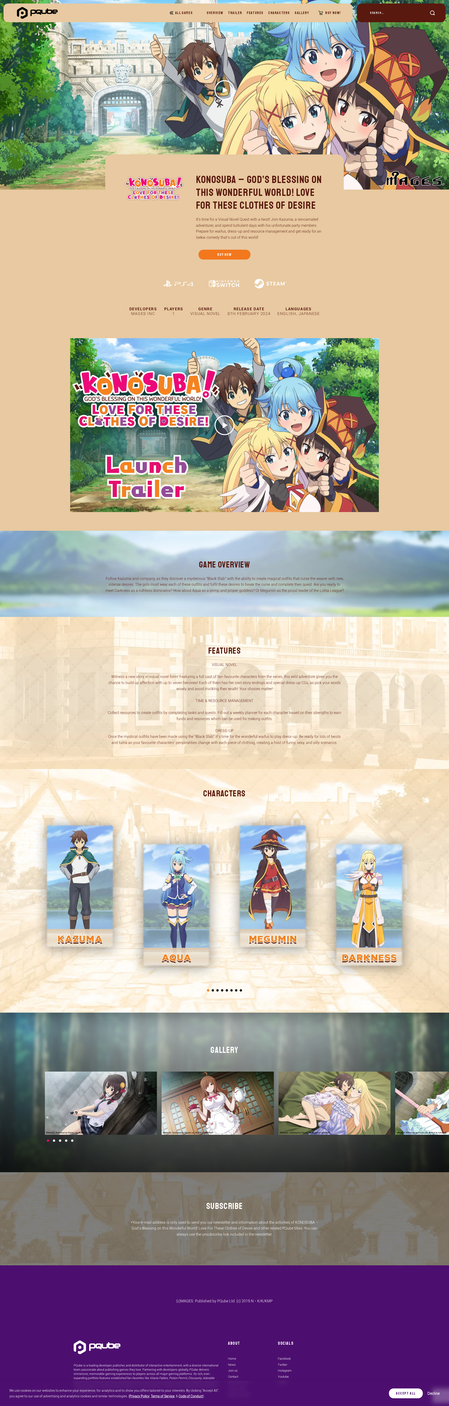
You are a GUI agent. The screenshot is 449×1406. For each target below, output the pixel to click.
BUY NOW (224, 254)
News (232, 1364)
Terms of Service (162, 1396)
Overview (215, 13)
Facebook (284, 1358)
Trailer (235, 13)
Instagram (285, 1370)
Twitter (282, 1364)
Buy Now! (333, 13)
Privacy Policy (139, 1396)
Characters (279, 13)
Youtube (283, 1376)
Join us (233, 1370)
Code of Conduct (191, 1396)
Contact (233, 1376)
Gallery (302, 13)
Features (255, 13)
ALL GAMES (184, 13)
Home (232, 1358)
